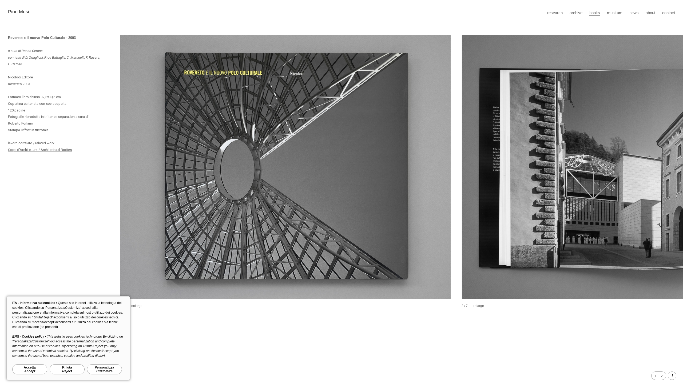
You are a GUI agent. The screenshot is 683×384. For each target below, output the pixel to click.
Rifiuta (67, 369)
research (555, 13)
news (634, 13)
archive (576, 13)
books (594, 13)
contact (668, 13)
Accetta (30, 369)
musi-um (614, 13)
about (650, 13)
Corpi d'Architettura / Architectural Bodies (40, 150)
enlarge (136, 306)
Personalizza (104, 369)
